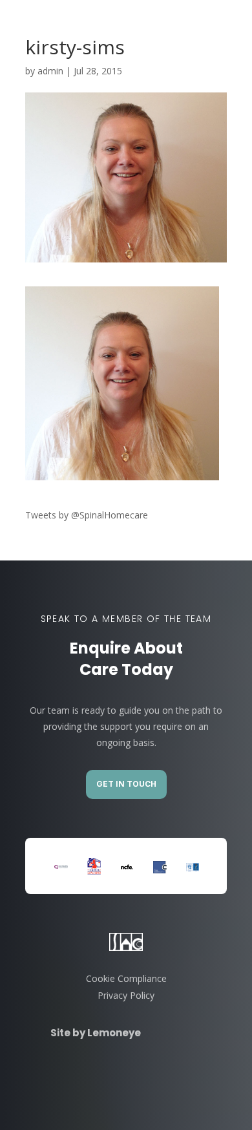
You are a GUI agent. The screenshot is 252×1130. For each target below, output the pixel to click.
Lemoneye (113, 1032)
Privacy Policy (126, 995)
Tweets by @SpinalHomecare (86, 515)
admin (50, 71)
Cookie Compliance (126, 978)
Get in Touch (126, 784)
